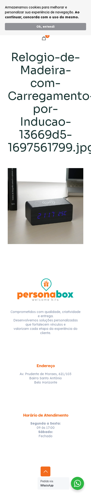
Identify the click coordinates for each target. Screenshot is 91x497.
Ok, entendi (45, 26)
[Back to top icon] (45, 471)
